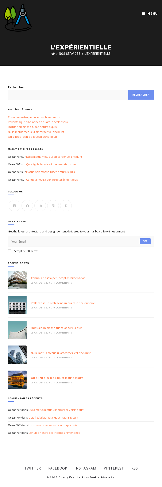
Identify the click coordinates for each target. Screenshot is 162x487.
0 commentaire (63, 307)
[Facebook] (27, 205)
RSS (134, 468)
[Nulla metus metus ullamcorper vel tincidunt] (17, 355)
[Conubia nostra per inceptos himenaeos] (17, 280)
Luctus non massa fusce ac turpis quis (32, 127)
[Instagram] (40, 205)
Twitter (32, 468)
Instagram (85, 468)
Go (145, 241)
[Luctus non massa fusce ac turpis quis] (17, 330)
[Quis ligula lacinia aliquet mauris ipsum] (17, 380)
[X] (14, 205)
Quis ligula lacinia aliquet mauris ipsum (33, 137)
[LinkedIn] (53, 205)
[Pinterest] (66, 205)
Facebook (57, 468)
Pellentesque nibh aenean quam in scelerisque (38, 122)
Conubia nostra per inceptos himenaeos (34, 117)
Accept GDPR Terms (26, 251)
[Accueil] (53, 54)
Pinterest (114, 468)
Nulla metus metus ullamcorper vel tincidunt (36, 132)
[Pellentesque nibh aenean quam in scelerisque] (17, 305)
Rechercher (16, 87)
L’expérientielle (98, 54)
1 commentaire (63, 282)
